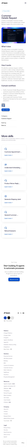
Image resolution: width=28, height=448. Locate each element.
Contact (6, 413)
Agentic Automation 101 (9, 386)
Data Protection (7, 432)
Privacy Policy (7, 427)
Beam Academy (7, 395)
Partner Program (8, 393)
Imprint (5, 436)
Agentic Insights (8, 383)
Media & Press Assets (9, 418)
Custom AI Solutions (9, 365)
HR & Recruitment (8, 358)
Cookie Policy (14, 444)
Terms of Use (7, 434)
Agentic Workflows (8, 340)
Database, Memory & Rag (10, 344)
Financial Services (8, 356)
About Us (6, 409)
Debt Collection (7, 370)
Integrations (7, 346)
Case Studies (7, 400)
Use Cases (6, 397)
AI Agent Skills (7, 335)
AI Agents (6, 337)
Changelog (6, 390)
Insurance (6, 374)
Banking (6, 360)
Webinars (6, 388)
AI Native (6, 402)
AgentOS (6, 342)
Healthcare (6, 372)
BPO (5, 363)
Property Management (9, 376)
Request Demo (7, 416)
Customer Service (8, 367)
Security (6, 430)
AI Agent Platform (8, 333)
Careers (6, 411)
